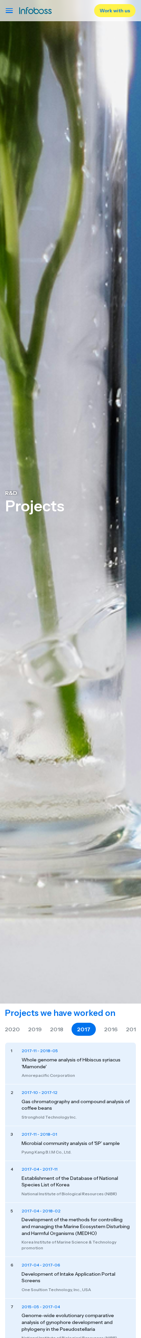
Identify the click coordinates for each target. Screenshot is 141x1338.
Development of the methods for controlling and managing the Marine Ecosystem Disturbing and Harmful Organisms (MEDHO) (76, 1226)
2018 (56, 1029)
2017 (83, 1029)
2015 (132, 1029)
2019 (35, 1029)
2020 (12, 1029)
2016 (111, 1029)
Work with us (115, 11)
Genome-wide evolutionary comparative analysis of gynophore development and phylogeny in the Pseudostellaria (68, 1322)
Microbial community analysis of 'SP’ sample (71, 1143)
